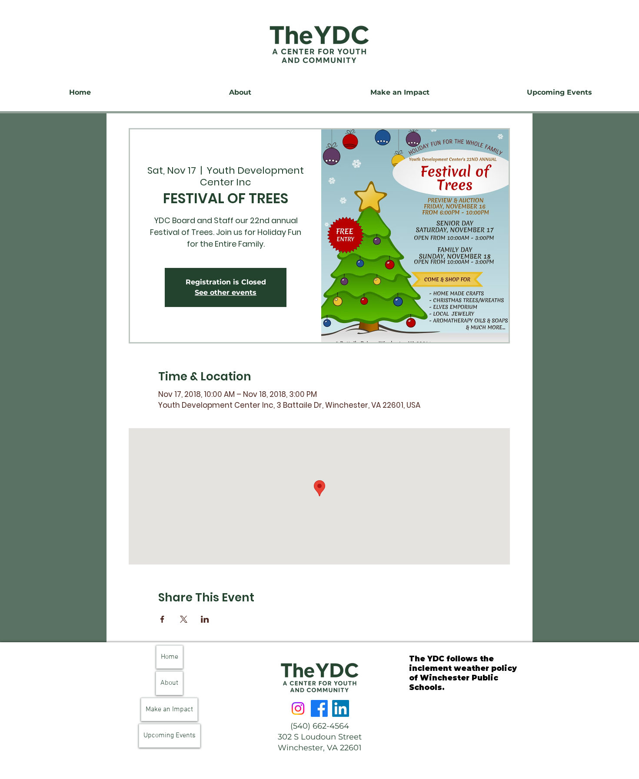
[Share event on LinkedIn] (205, 619)
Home (169, 657)
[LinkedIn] (340, 708)
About (169, 683)
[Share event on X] (184, 619)
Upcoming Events (169, 735)
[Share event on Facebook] (162, 619)
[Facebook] (319, 708)
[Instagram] (298, 708)
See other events (225, 292)
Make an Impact (169, 709)
